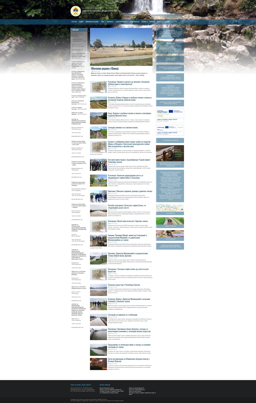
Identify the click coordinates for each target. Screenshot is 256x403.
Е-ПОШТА (181, 2)
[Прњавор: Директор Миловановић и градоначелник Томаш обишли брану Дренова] (98, 258)
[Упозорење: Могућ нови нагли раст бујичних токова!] (98, 226)
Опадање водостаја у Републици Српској (124, 284)
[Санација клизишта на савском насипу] (98, 133)
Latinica (174, 2)
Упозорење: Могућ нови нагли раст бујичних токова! (128, 221)
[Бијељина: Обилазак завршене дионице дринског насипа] (98, 196)
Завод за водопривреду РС (136, 388)
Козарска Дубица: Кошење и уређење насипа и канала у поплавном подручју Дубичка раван (130, 98)
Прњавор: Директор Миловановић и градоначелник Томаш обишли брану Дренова (128, 254)
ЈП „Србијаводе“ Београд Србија (109, 392)
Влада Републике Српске (107, 388)
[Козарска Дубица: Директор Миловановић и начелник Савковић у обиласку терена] (98, 304)
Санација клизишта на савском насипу (123, 127)
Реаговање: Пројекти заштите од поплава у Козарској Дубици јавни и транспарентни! (128, 83)
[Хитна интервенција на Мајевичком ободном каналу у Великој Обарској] (98, 364)
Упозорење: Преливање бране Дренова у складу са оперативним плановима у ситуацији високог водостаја (129, 330)
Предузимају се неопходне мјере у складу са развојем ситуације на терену (129, 345)
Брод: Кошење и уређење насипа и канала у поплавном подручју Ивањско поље (129, 114)
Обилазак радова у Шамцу (105, 68)
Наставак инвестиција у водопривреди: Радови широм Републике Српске (129, 160)
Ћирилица (167, 2)
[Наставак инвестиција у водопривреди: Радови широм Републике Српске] (98, 165)
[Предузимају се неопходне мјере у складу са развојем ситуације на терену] (98, 350)
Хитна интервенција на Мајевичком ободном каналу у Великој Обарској (129, 360)
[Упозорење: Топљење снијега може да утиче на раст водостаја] (98, 274)
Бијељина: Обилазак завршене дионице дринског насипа (130, 191)
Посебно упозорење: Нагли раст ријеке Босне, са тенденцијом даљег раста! (127, 206)
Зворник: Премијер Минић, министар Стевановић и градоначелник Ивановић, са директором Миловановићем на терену (127, 237)
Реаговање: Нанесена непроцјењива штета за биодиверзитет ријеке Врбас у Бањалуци (125, 176)
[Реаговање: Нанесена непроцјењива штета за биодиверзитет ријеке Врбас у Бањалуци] (98, 181)
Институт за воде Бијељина (137, 389)
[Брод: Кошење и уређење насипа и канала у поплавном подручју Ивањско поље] (98, 118)
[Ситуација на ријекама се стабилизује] (98, 320)
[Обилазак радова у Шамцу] (121, 47)
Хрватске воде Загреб (135, 391)
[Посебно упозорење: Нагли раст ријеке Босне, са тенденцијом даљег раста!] (98, 211)
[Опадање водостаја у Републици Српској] (98, 290)
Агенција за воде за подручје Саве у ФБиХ (112, 391)
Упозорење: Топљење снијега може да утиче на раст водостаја (128, 270)
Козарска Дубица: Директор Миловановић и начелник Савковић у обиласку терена (129, 300)
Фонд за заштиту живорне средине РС (111, 389)
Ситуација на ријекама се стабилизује (122, 314)
